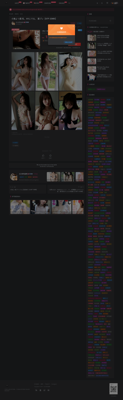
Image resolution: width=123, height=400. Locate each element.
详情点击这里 (68, 42)
